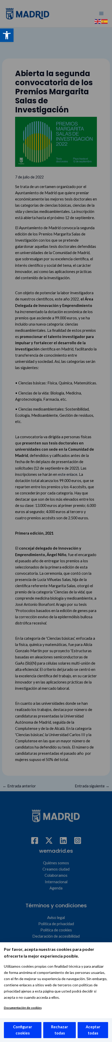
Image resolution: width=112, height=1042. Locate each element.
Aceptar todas (93, 1030)
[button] (7, 35)
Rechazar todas (59, 1030)
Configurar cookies (22, 1030)
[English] (98, 21)
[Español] (104, 21)
